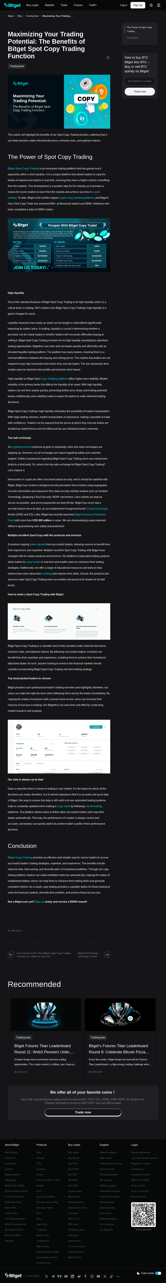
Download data (107, 1207)
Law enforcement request (144, 1158)
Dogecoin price (75, 1252)
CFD (38, 1163)
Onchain (40, 1169)
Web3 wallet (42, 1235)
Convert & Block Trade (47, 1180)
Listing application (109, 1174)
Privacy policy (138, 1185)
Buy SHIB (73, 1185)
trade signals (38, 544)
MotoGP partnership (15, 1224)
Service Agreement (141, 1152)
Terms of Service (139, 1191)
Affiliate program (108, 1185)
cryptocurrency (21, 447)
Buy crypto (73, 1152)
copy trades (33, 562)
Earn (38, 1191)
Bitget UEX (10, 1207)
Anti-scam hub (107, 1169)
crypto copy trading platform (76, 197)
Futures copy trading (47, 1202)
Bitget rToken (75, 1257)
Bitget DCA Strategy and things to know (88, 955)
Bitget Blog (10, 1180)
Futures (40, 1158)
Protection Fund (13, 1202)
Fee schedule (106, 1224)
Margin (40, 1185)
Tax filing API (106, 1229)
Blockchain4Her (13, 1235)
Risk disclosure (139, 1196)
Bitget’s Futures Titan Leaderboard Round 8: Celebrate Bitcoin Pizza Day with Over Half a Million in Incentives (118, 1049)
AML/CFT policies (140, 1180)
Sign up (137, 5)
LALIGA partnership (15, 1218)
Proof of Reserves (14, 1196)
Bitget (11, 16)
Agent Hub (41, 1224)
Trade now (140, 91)
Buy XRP (72, 1174)
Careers (9, 1169)
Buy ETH (72, 1163)
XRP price (73, 1224)
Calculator (73, 1213)
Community (11, 1163)
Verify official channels (111, 1163)
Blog (20, 16)
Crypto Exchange (97, 508)
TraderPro (41, 1229)
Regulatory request (141, 1163)
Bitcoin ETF (74, 1218)
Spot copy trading (45, 1196)
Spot (38, 1152)
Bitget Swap (42, 1246)
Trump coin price (76, 1246)
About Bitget (11, 1152)
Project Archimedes (109, 1196)
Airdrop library (43, 1263)
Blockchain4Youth (14, 1229)
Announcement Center (16, 1191)
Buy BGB (72, 1180)
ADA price (73, 1235)
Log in (123, 5)
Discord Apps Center (47, 1257)
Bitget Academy (13, 1174)
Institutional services (110, 1191)
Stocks (39, 1174)
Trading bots (32, 16)
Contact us (10, 1158)
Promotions (105, 1213)
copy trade (63, 806)
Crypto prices (75, 1191)
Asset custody (107, 1202)
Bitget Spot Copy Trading (23, 168)
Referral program (108, 1218)
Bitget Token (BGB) (14, 1185)
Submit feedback (108, 1152)
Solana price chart (77, 1207)
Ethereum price (76, 1202)
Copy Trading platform (54, 378)
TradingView (42, 1240)
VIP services (106, 1180)
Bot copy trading (44, 1207)
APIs (38, 1218)
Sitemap (9, 1240)
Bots (38, 1213)
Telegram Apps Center (47, 1252)
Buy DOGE (73, 1169)
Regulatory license (140, 1174)
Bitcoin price (74, 1196)
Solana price (74, 1240)
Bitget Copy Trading (20, 857)
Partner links (11, 1213)
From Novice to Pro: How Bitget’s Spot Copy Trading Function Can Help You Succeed (44, 955)
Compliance (137, 1169)
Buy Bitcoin (73, 1158)
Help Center (106, 1158)
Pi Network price (76, 1229)
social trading (93, 806)
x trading (46, 573)
